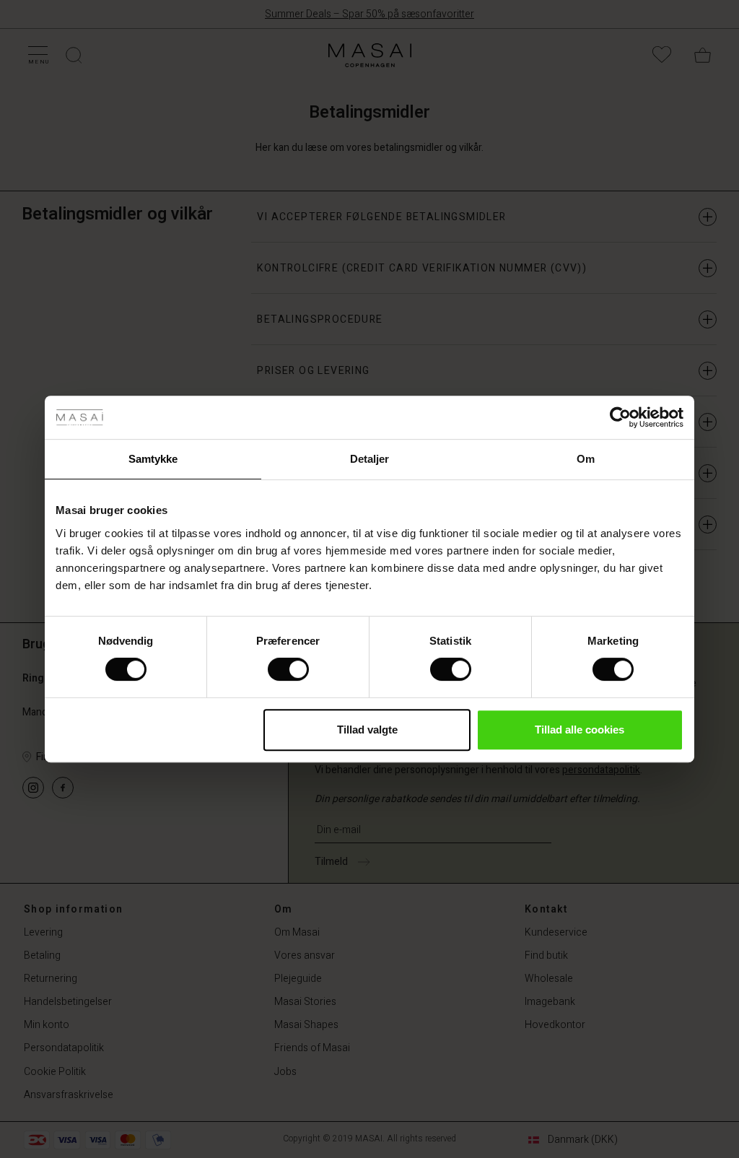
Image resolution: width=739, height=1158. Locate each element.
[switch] (288, 669)
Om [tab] (586, 459)
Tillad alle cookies (579, 729)
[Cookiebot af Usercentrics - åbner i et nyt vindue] (620, 417)
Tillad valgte (367, 729)
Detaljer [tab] (370, 459)
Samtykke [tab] (153, 459)
